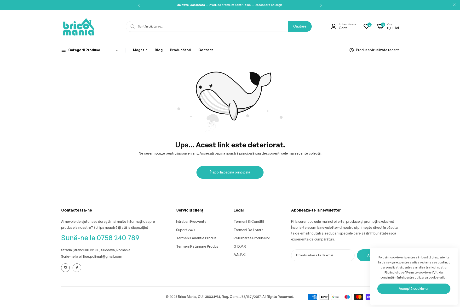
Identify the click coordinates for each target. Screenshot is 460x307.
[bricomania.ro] (78, 26)
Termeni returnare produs (197, 246)
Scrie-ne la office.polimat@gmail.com (91, 256)
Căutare (299, 26)
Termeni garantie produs (196, 238)
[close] (454, 5)
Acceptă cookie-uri (414, 288)
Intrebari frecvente (191, 221)
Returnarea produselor (252, 238)
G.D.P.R (240, 246)
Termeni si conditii (249, 221)
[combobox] (219, 26)
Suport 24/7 (185, 230)
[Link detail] (65, 267)
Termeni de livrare (249, 230)
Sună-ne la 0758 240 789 (100, 237)
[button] (139, 5)
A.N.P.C (240, 254)
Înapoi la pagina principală (230, 172)
